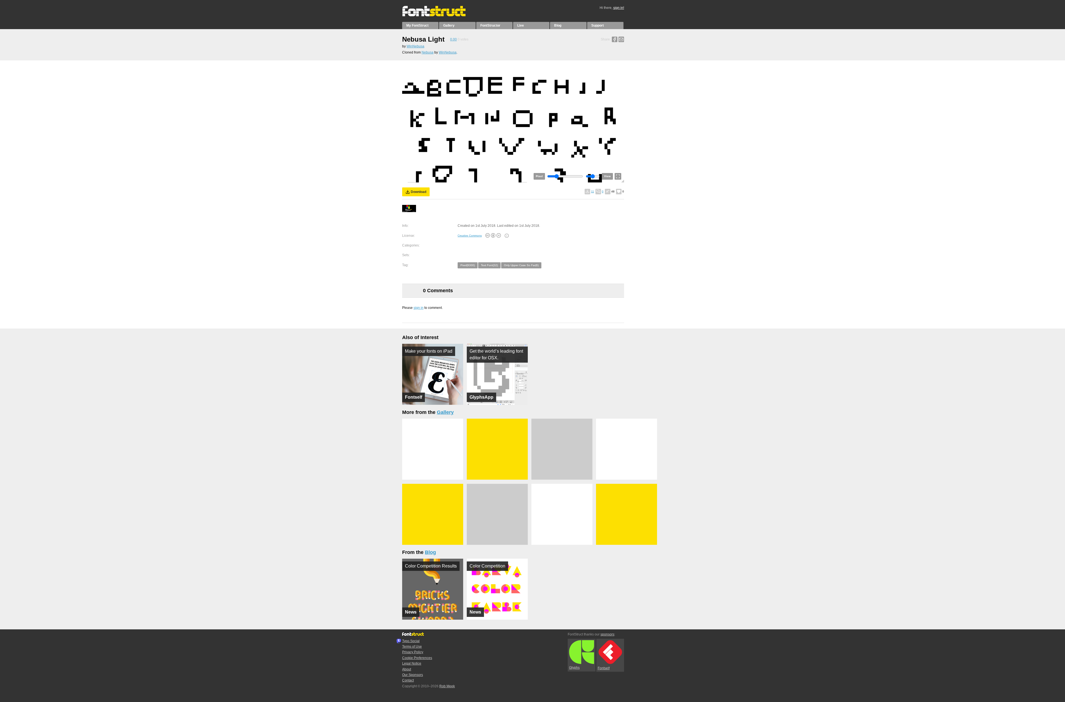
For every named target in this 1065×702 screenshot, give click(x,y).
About (406, 669)
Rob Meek (447, 686)
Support (597, 25)
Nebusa (427, 52)
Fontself (604, 668)
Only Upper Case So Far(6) (521, 265)
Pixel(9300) (467, 265)
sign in (419, 308)
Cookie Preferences (417, 658)
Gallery (449, 25)
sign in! (618, 8)
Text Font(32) (489, 265)
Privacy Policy (412, 652)
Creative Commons (470, 235)
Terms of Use (412, 646)
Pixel (539, 176)
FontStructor (490, 25)
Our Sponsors (412, 675)
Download (418, 192)
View (607, 176)
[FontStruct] (439, 15)
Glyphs (574, 668)
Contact (408, 680)
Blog (557, 25)
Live (520, 25)
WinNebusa (415, 46)
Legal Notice (411, 663)
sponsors (607, 634)
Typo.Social (411, 641)
